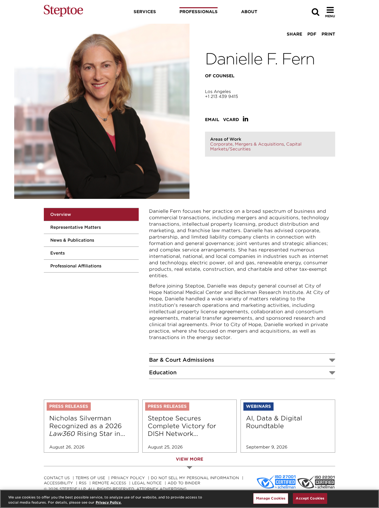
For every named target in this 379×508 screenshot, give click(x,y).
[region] (189, 499)
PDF (311, 34)
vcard (231, 119)
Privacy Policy (128, 478)
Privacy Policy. (108, 502)
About (249, 11)
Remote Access (109, 483)
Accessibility (58, 483)
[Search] (315, 12)
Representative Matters (75, 227)
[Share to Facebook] (278, 44)
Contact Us (57, 478)
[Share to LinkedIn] (293, 44)
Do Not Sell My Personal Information (195, 478)
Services (145, 11)
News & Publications (72, 240)
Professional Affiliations (75, 266)
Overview (60, 214)
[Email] (310, 44)
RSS (82, 483)
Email (212, 119)
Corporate (221, 144)
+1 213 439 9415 (221, 96)
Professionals (198, 11)
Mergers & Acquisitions (259, 144)
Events (57, 253)
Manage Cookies (271, 498)
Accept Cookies (310, 498)
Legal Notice (147, 483)
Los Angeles (218, 91)
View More (189, 459)
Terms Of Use (90, 478)
